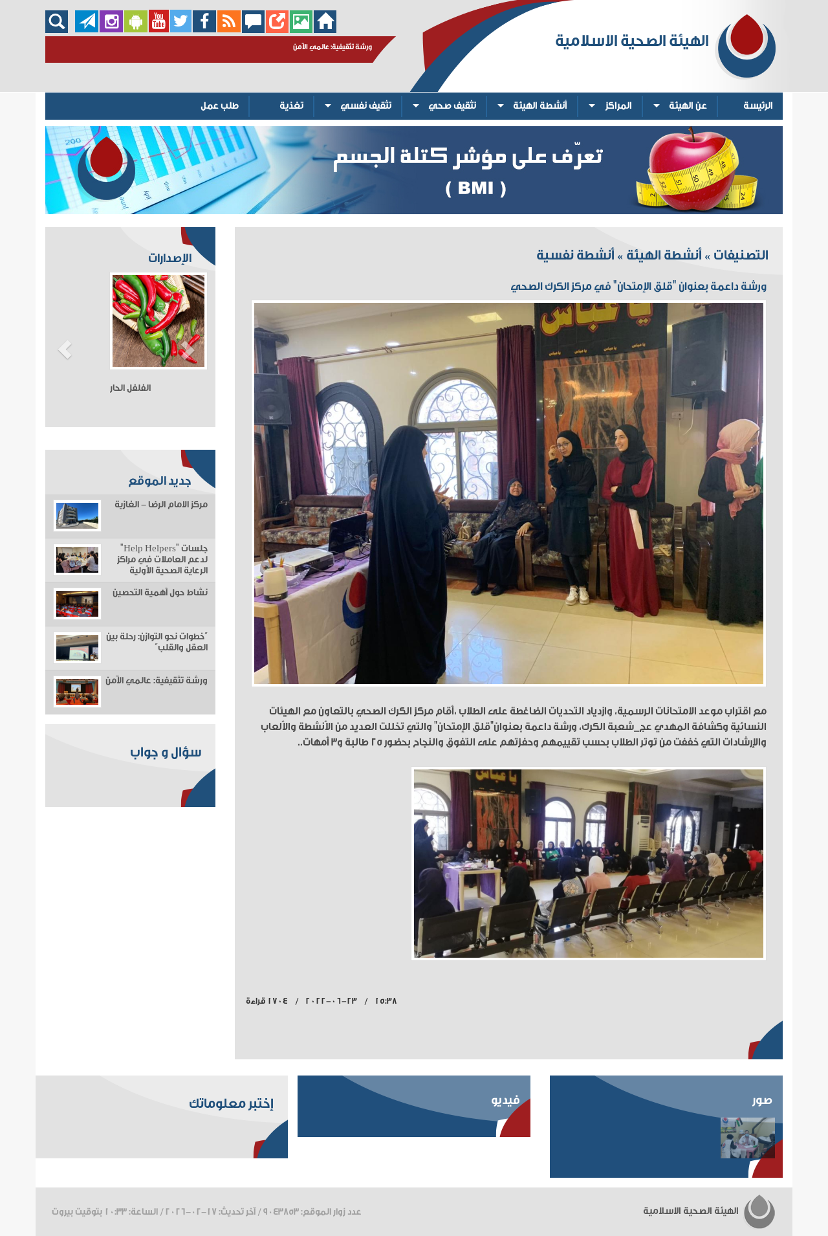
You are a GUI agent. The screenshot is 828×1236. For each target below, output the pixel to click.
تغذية (291, 105)
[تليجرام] (86, 29)
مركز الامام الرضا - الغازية (161, 505)
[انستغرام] (111, 29)
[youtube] (158, 29)
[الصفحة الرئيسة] (325, 29)
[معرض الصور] (301, 29)
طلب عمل (220, 105)
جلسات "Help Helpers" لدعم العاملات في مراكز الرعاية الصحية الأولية (162, 560)
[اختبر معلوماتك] (277, 29)
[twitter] (180, 29)
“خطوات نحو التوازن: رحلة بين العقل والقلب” (157, 642)
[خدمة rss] (229, 29)
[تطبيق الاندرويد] (136, 29)
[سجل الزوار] (253, 29)
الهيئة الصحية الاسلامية (692, 1211)
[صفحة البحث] (59, 29)
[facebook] (204, 29)
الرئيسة (758, 105)
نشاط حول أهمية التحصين (160, 593)
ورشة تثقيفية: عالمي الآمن (156, 681)
